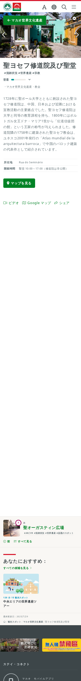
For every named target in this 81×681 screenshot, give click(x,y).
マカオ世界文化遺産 (33, 621)
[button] (44, 8)
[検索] (64, 7)
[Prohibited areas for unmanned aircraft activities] (61, 645)
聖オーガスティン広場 (43, 527)
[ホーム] (4, 621)
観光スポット (14, 621)
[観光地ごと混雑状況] (19, 645)
